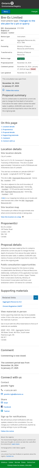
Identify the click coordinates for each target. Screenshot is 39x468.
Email (6, 403)
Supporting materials (10, 135)
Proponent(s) (8, 129)
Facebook (7, 407)
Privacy (23, 462)
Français (35, 11)
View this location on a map (12, 217)
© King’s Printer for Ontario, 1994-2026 (20, 465)
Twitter (7, 411)
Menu (6, 12)
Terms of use (31, 462)
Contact (11, 462)
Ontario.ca (4, 462)
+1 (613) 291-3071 (10, 390)
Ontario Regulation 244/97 (12, 306)
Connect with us (9, 141)
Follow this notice (12, 90)
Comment (6, 138)
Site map (17, 462)
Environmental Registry (11, 6)
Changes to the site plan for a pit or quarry (18, 22)
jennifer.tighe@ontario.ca (13, 394)
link (3, 198)
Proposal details (9, 132)
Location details (9, 127)
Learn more (15, 444)
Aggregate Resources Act (12, 302)
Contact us (9, 456)
